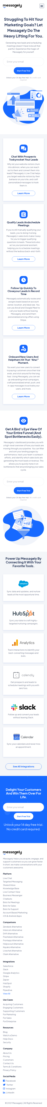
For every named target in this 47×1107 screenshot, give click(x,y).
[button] (42, 6)
